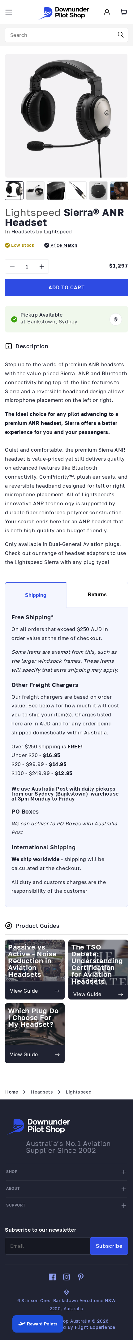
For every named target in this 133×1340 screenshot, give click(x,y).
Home (11, 1091)
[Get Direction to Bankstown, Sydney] (115, 319)
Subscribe (109, 1246)
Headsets (23, 231)
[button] (8, 12)
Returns (97, 594)
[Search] (121, 35)
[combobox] (66, 35)
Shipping (35, 595)
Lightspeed (33, 212)
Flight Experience (95, 1327)
